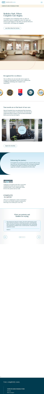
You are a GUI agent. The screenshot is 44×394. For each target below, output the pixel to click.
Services (9, 390)
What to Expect (10, 392)
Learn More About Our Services (12, 28)
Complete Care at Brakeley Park (10, 6)
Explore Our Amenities (10, 145)
